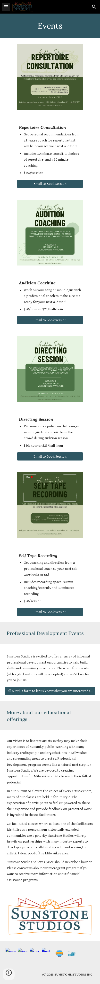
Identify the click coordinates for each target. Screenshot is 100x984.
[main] (50, 25)
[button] (6, 6)
